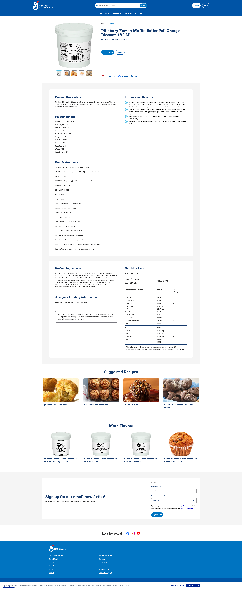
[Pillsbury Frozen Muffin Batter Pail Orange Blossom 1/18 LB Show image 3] (74, 73)
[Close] (239, 585)
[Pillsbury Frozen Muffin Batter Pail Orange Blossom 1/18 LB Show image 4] (82, 73)
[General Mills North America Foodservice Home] (44, 5)
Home (103, 23)
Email (114, 76)
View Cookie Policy (9, 587)
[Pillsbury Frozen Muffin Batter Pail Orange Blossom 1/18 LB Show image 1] (59, 73)
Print (135, 76)
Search (143, 5)
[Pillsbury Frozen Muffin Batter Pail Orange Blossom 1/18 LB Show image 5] (89, 73)
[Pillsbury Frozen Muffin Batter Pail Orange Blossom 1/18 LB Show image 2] (67, 73)
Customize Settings (177, 585)
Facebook (124, 76)
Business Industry (158, 496)
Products (111, 23)
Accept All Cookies (193, 585)
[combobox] (118, 5)
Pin (106, 76)
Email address (156, 486)
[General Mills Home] (57, 548)
